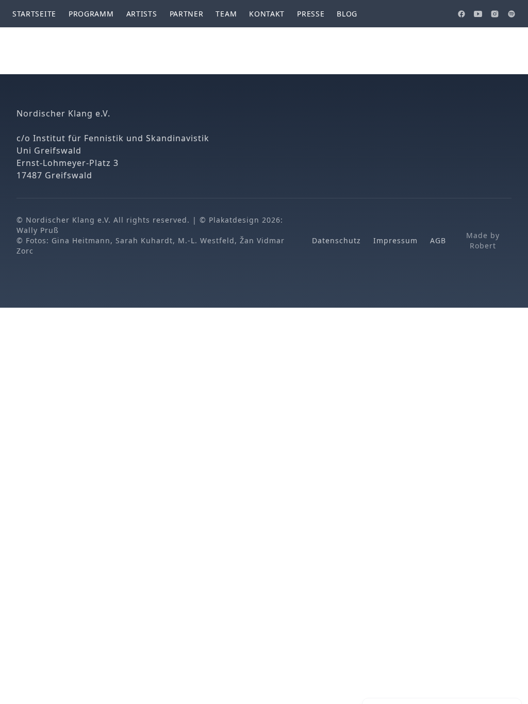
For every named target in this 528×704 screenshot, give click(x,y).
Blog (347, 14)
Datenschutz (336, 240)
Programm (91, 14)
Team (226, 14)
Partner (187, 14)
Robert (483, 245)
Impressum (395, 240)
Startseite (34, 14)
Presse (310, 14)
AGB (438, 240)
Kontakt (267, 14)
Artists (141, 14)
